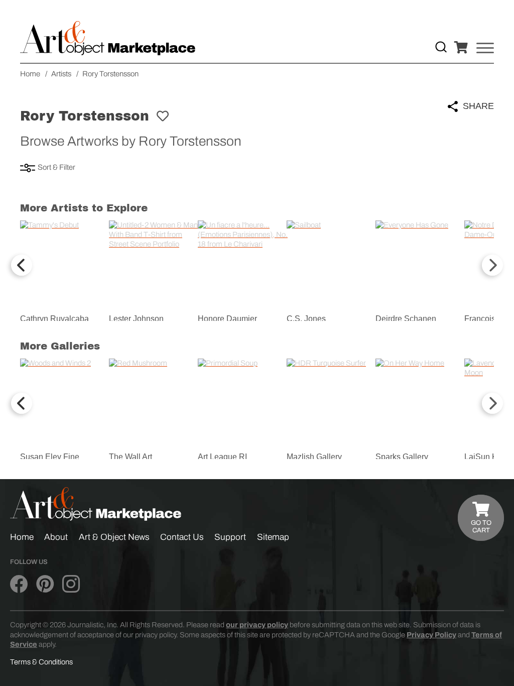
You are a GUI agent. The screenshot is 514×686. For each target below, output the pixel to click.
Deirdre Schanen (405, 318)
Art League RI (222, 456)
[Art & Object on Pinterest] (45, 584)
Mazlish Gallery (314, 456)
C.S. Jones (306, 318)
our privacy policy (257, 625)
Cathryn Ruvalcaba (54, 318)
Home (22, 537)
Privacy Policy (431, 635)
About (56, 537)
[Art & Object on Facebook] (19, 584)
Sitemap (273, 537)
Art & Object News (114, 537)
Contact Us (182, 537)
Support (230, 537)
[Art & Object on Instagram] (71, 584)
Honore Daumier (227, 318)
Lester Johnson (136, 318)
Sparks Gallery (401, 456)
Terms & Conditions (41, 662)
